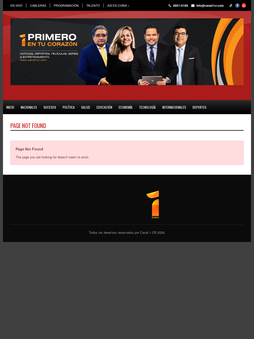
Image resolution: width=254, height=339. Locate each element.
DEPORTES (199, 107)
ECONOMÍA (125, 107)
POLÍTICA (69, 107)
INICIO (10, 107)
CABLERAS (38, 5)
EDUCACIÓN (104, 107)
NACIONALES (29, 107)
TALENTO (93, 5)
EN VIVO (16, 5)
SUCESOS (49, 107)
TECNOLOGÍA (147, 107)
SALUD (85, 107)
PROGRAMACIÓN (66, 5)
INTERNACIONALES (174, 107)
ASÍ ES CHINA (118, 5)
